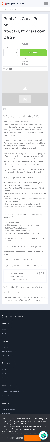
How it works (6, 347)
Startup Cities (6, 396)
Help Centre (6, 355)
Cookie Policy (11, 432)
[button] (45, 3)
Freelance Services (8, 409)
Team (4, 334)
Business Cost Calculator (10, 392)
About (4, 329)
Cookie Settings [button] (16, 438)
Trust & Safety (7, 351)
